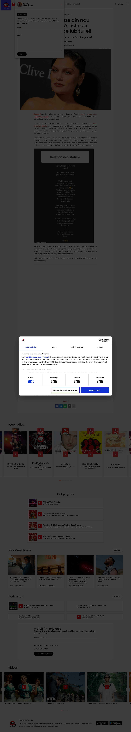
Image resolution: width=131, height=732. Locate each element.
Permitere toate (94, 390)
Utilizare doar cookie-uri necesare (65, 390)
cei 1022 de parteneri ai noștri (37, 357)
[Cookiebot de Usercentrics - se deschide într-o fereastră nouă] (100, 340)
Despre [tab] (100, 347)
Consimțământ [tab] (31, 347)
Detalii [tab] (54, 347)
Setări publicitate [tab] (77, 347)
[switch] (54, 381)
